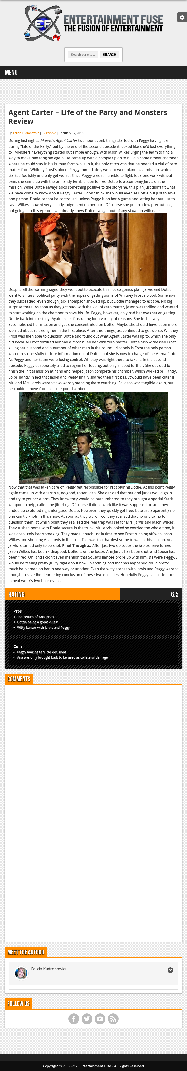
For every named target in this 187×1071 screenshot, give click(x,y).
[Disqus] (93, 750)
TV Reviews (49, 133)
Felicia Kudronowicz (26, 133)
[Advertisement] (93, 90)
